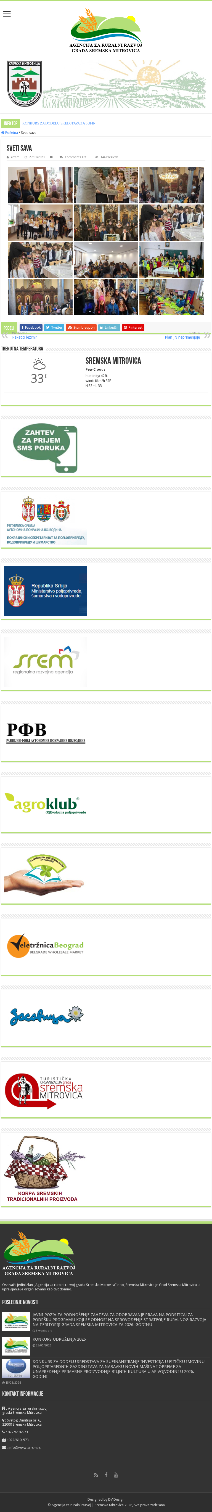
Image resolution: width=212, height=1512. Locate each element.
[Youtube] (116, 1475)
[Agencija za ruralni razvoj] (106, 29)
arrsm (15, 157)
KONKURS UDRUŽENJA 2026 (59, 1339)
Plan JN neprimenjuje (182, 335)
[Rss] (96, 1475)
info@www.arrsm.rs (25, 1447)
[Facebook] (106, 1475)
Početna (11, 133)
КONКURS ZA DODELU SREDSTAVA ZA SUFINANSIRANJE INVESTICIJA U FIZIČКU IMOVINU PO (99, 123)
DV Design (116, 1499)
